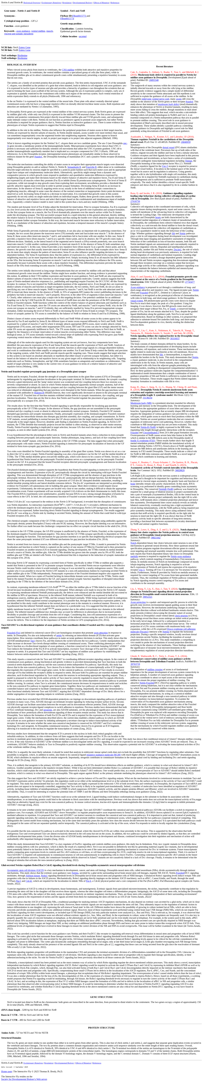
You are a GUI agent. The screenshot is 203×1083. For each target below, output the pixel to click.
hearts (158, 217)
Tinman (188, 161)
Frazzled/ (180, 873)
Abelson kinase (33, 875)
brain (132, 483)
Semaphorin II (74, 167)
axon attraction (101, 632)
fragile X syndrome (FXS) (142, 440)
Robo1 (44, 875)
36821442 (155, 537)
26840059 (186, 142)
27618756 (135, 201)
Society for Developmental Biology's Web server (24, 1079)
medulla (134, 556)
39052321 (147, 597)
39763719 (135, 664)
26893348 (154, 80)
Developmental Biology (82, 2)
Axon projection (138, 602)
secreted (82, 36)
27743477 (190, 282)
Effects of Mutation (101, 2)
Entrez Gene (24, 47)
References (115, 2)
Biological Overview (31, 2)
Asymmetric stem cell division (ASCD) (25, 870)
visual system (136, 300)
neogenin (47, 710)
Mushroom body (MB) (141, 403)
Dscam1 (177, 249)
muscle (49, 31)
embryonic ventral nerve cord (155, 99)
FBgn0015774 (67, 18)
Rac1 (18, 881)
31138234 (147, 397)
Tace (32, 641)
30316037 (175, 338)
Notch (133, 543)
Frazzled (144, 292)
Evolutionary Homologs (51, 2)
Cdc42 (29, 881)
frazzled (38, 156)
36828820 (180, 470)
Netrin (182, 233)
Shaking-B (39, 392)
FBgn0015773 (79, 16)
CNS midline (68, 69)
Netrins (165, 631)
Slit (173, 233)
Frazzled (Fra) (13, 632)
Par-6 (88, 881)
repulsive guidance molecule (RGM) (103, 755)
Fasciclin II (91, 167)
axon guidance (23, 31)
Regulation (66, 2)
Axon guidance (137, 287)
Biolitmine (22, 55)
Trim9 (173, 308)
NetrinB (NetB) (166, 489)
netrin (59, 635)
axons (179, 99)
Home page (6, 1071)
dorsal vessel (168, 147)
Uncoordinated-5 (151, 432)
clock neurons (181, 615)
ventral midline (38, 31)
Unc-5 (165, 166)
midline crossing (155, 669)
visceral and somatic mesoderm (18, 33)
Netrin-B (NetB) (148, 427)
